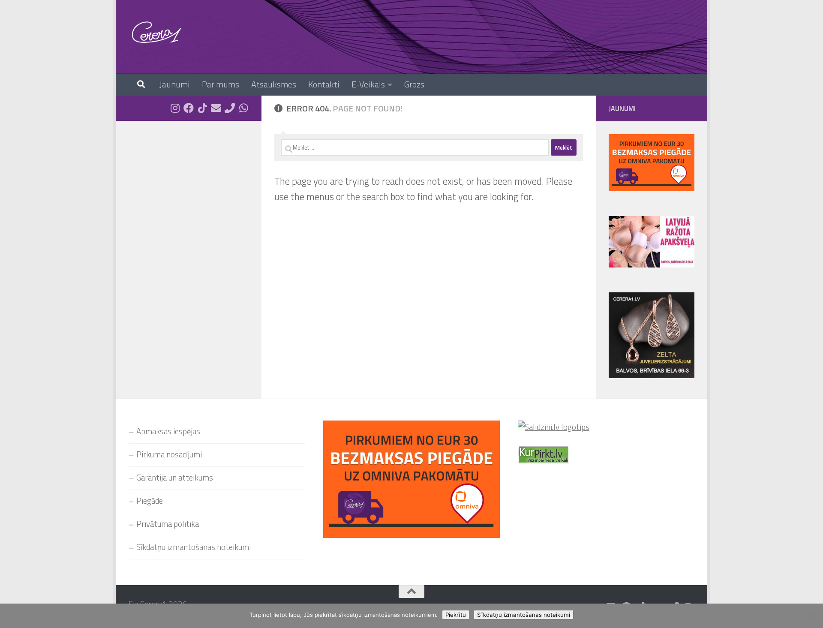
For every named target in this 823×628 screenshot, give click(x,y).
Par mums (220, 84)
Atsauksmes (273, 84)
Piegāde (149, 501)
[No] (812, 616)
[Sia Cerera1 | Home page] (156, 32)
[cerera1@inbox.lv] (216, 108)
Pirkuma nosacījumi (169, 454)
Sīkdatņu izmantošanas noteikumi (193, 547)
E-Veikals (368, 84)
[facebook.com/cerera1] (188, 108)
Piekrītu (455, 614)
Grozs (414, 84)
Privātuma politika (167, 524)
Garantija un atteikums (174, 478)
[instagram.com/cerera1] (175, 108)
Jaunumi (174, 84)
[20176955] (230, 108)
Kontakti (323, 84)
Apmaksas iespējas (168, 431)
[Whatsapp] (243, 108)
